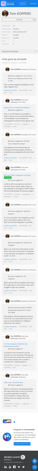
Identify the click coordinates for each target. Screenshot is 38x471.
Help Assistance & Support (18, 307)
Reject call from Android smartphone (17, 108)
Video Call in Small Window (13, 382)
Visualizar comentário (10, 90)
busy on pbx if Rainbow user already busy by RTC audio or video (20, 78)
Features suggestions (16, 76)
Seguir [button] (19, 20)
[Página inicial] (8, 3)
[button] (23, 3)
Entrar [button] (33, 4)
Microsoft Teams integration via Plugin (17, 175)
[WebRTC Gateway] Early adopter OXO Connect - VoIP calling (20, 310)
